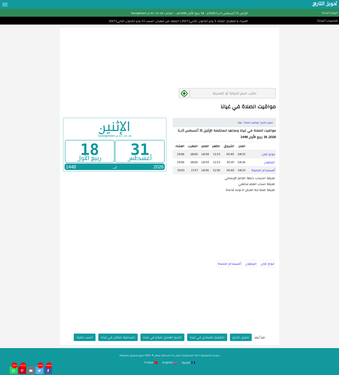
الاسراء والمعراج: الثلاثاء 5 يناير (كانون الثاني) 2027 (214, 21)
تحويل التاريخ (240, 337)
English (167, 362)
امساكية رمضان (162, 355)
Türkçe (149, 362)
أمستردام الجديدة (263, 170)
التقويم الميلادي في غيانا (207, 337)
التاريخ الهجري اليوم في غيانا (162, 337)
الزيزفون (269, 162)
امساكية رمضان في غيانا (118, 337)
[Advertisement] (169, 55)
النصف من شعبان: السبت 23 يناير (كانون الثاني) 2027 (144, 21)
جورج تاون (268, 154)
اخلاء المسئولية (190, 355)
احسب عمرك (84, 337)
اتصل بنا (176, 355)
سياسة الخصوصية (210, 355)
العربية (186, 362)
